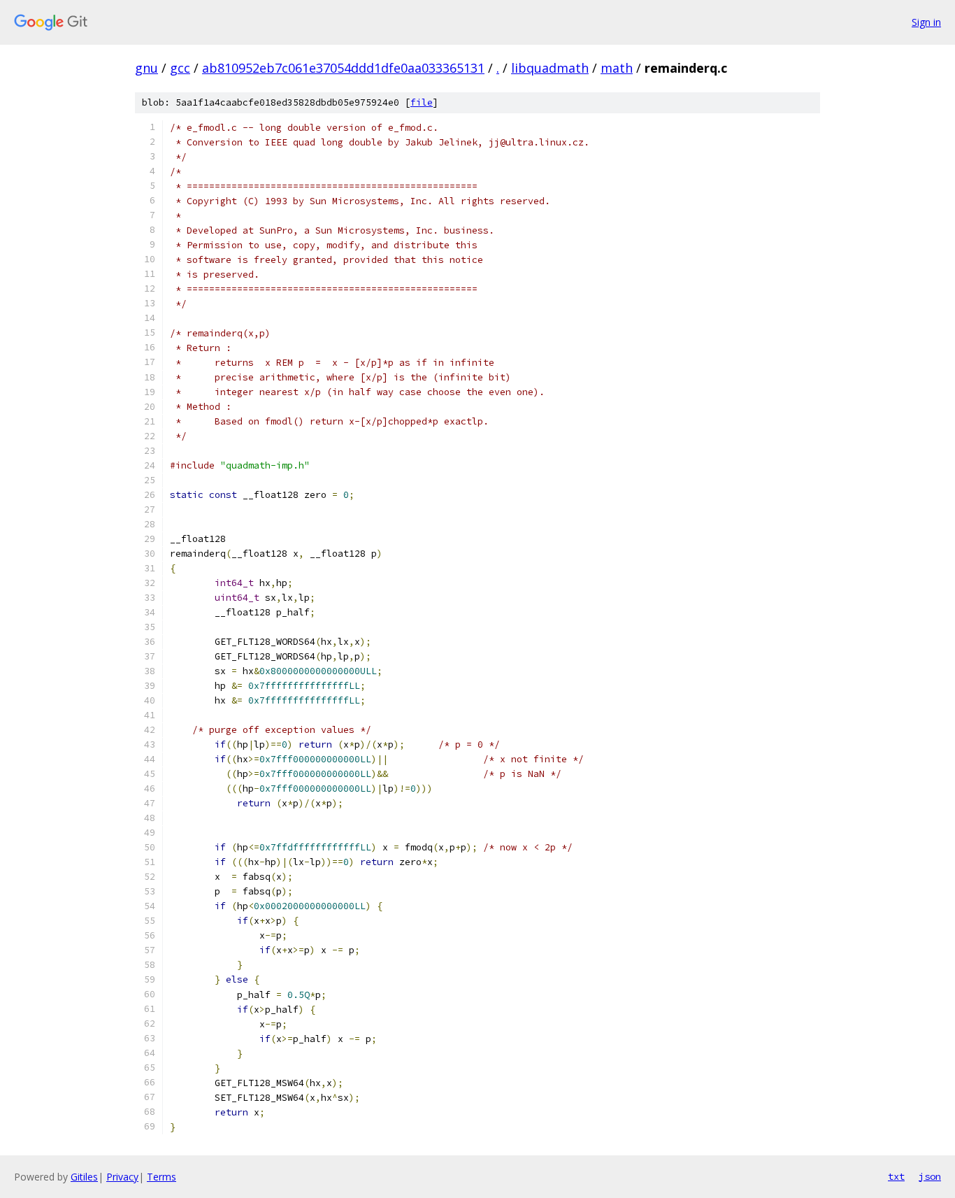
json (930, 1176)
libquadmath (550, 67)
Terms (161, 1176)
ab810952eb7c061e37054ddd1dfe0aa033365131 (343, 67)
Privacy (122, 1176)
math (617, 67)
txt (896, 1176)
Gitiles (84, 1176)
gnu (146, 67)
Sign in (926, 22)
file (421, 102)
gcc (180, 67)
